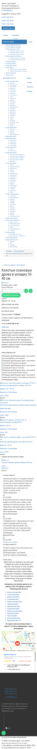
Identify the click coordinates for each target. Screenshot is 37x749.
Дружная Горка (14, 173)
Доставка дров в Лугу (16, 234)
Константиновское (15, 229)
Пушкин (12, 131)
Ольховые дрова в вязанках (17, 58)
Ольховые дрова (11, 61)
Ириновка (12, 120)
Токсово (12, 83)
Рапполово (13, 90)
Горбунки (12, 202)
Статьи (16, 38)
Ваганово (12, 124)
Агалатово (13, 93)
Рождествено (13, 185)
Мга (11, 243)
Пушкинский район (11, 127)
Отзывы (29, 82)
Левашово (13, 110)
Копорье (12, 207)
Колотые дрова (8, 42)
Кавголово (13, 102)
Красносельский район (12, 220)
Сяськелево (13, 190)
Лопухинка (13, 211)
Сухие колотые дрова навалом (18, 69)
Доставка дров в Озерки (16, 159)
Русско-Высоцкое (15, 216)
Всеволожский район (12, 81)
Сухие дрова (9, 67)
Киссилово (13, 105)
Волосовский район (11, 237)
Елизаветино (13, 175)
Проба (11, 119)
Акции (29, 78)
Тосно (11, 149)
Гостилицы (13, 204)
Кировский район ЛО (12, 240)
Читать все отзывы (10, 542)
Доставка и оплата (9, 78)
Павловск (12, 129)
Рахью (11, 97)
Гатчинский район (11, 163)
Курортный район (11, 138)
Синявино (12, 245)
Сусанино (12, 188)
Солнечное (13, 142)
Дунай (11, 125)
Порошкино (13, 86)
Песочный (12, 108)
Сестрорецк (13, 145)
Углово (12, 117)
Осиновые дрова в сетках (17, 51)
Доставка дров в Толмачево (17, 236)
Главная (5, 35)
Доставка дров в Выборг (16, 154)
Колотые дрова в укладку (13, 47)
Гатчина (12, 171)
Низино (12, 213)
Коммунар (12, 178)
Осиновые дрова (11, 63)
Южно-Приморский (15, 223)
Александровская (15, 134)
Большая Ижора (14, 197)
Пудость (12, 183)
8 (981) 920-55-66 (7, 21)
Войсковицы (13, 168)
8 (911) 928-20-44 (7, 24)
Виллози (12, 199)
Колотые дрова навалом (13, 45)
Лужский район (10, 232)
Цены (30, 42)
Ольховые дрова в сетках (17, 52)
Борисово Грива (14, 122)
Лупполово (13, 114)
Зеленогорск (13, 140)
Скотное (12, 103)
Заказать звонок (8, 28)
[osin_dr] (5, 282)
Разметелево (13, 95)
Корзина (29, 91)
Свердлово (13, 98)
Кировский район (11, 136)
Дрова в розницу (11, 73)
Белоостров (13, 143)
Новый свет (13, 180)
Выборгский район (11, 152)
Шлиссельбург (13, 246)
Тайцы (11, 192)
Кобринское (13, 177)
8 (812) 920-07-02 (7, 17)
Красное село (13, 222)
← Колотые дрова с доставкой (13, 265)
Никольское (13, 150)
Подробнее (5, 327)
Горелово (12, 230)
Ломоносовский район (12, 194)
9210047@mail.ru (7, 10)
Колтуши (12, 100)
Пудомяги (12, 182)
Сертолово (13, 91)
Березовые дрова (11, 65)
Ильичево (12, 161)
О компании (15, 35)
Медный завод (14, 107)
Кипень (12, 206)
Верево (12, 165)
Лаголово (12, 209)
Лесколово (13, 112)
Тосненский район (11, 147)
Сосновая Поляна (14, 225)
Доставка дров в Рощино (17, 158)
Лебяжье (12, 201)
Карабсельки (13, 85)
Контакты (30, 87)
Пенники (12, 214)
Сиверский (13, 187)
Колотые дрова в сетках (13, 49)
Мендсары (13, 88)
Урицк (11, 227)
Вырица (12, 170)
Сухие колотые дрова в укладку (18, 71)
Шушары (12, 133)
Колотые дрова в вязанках (14, 56)
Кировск (12, 241)
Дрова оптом (10, 75)
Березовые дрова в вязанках (18, 59)
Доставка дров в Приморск (17, 156)
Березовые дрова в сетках (17, 54)
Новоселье (13, 196)
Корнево (12, 115)
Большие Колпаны (15, 166)
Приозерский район (11, 218)
